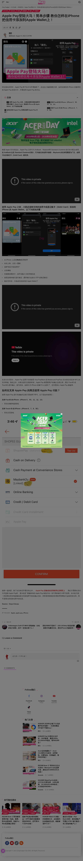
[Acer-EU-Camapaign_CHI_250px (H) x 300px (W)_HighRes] (41, 430)
